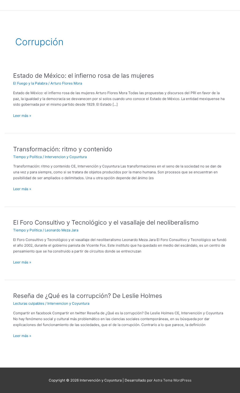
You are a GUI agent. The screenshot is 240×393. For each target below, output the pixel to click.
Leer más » (22, 116)
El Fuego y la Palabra (30, 83)
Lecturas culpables (28, 303)
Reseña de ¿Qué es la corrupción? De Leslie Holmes (87, 295)
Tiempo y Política (27, 157)
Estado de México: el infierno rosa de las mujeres (83, 75)
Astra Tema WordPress (172, 380)
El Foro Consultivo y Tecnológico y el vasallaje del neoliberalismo (106, 222)
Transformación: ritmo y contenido (62, 149)
